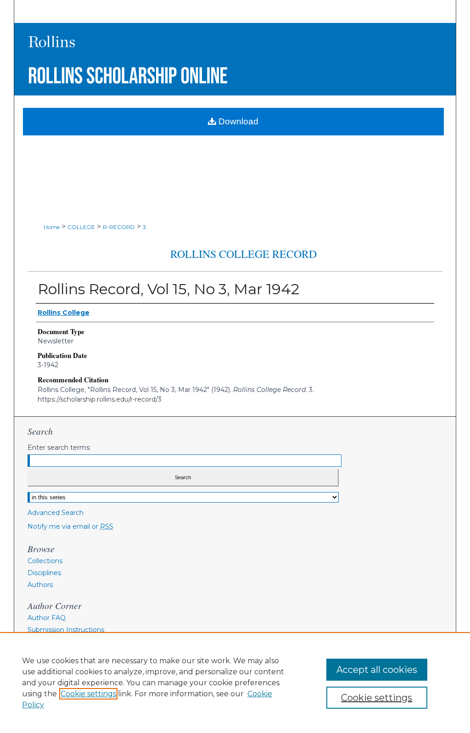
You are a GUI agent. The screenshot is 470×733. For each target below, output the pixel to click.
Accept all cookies (376, 669)
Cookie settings (88, 693)
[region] (235, 682)
